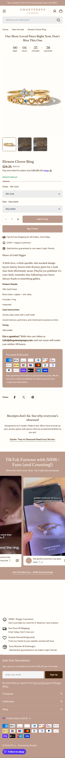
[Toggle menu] (4, 11)
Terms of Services (41, 683)
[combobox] (32, 20)
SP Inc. (13, 745)
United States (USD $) (17, 718)
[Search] (58, 20)
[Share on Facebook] (14, 397)
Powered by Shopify (27, 745)
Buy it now (32, 228)
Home (5, 29)
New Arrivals (18, 29)
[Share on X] (23, 397)
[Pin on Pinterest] (32, 397)
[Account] (55, 11)
